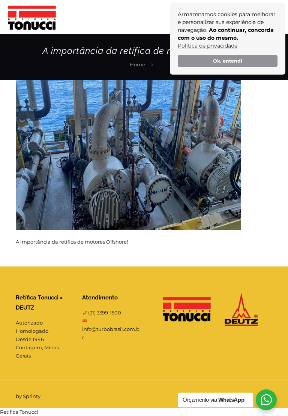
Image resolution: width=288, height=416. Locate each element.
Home (137, 64)
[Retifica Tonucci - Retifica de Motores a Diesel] (32, 17)
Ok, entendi (227, 61)
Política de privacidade (207, 45)
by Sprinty (28, 396)
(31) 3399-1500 (104, 313)
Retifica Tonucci (19, 412)
